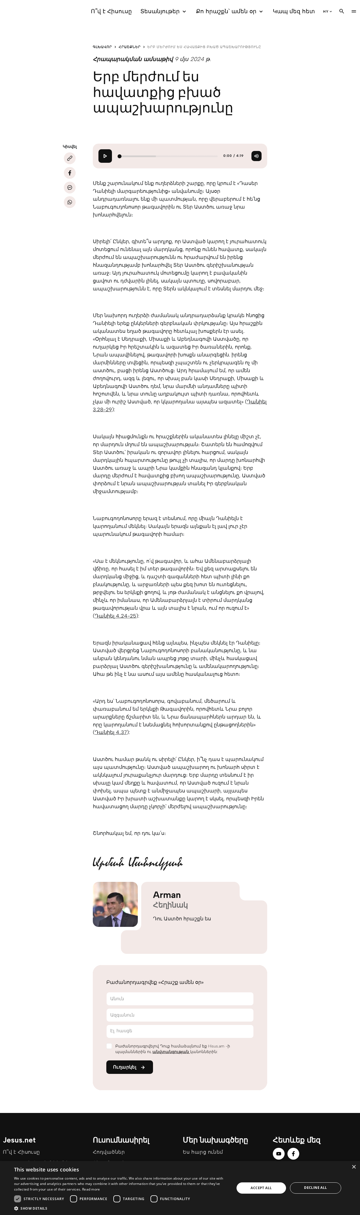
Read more (91, 1189)
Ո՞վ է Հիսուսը (111, 11)
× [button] (354, 1167)
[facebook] (293, 1154)
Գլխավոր (102, 47)
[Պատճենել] (70, 158)
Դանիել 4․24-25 (115, 616)
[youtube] (279, 1154)
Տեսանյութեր (160, 11)
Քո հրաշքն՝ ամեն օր (226, 11)
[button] (121, 1208)
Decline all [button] (315, 1187)
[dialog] (180, 1188)
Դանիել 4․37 (111, 732)
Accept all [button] (261, 1187)
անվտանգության (171, 1051)
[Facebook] (70, 173)
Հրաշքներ (130, 47)
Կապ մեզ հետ (294, 11)
